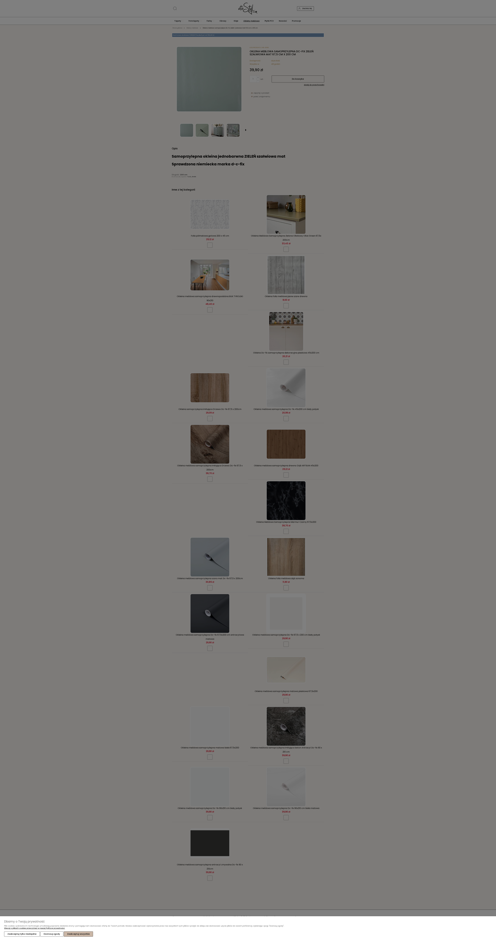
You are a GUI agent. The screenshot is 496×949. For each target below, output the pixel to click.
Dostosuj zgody (52, 933)
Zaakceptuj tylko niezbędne (21, 933)
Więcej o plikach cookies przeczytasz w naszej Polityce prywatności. (34, 928)
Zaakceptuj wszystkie (78, 933)
